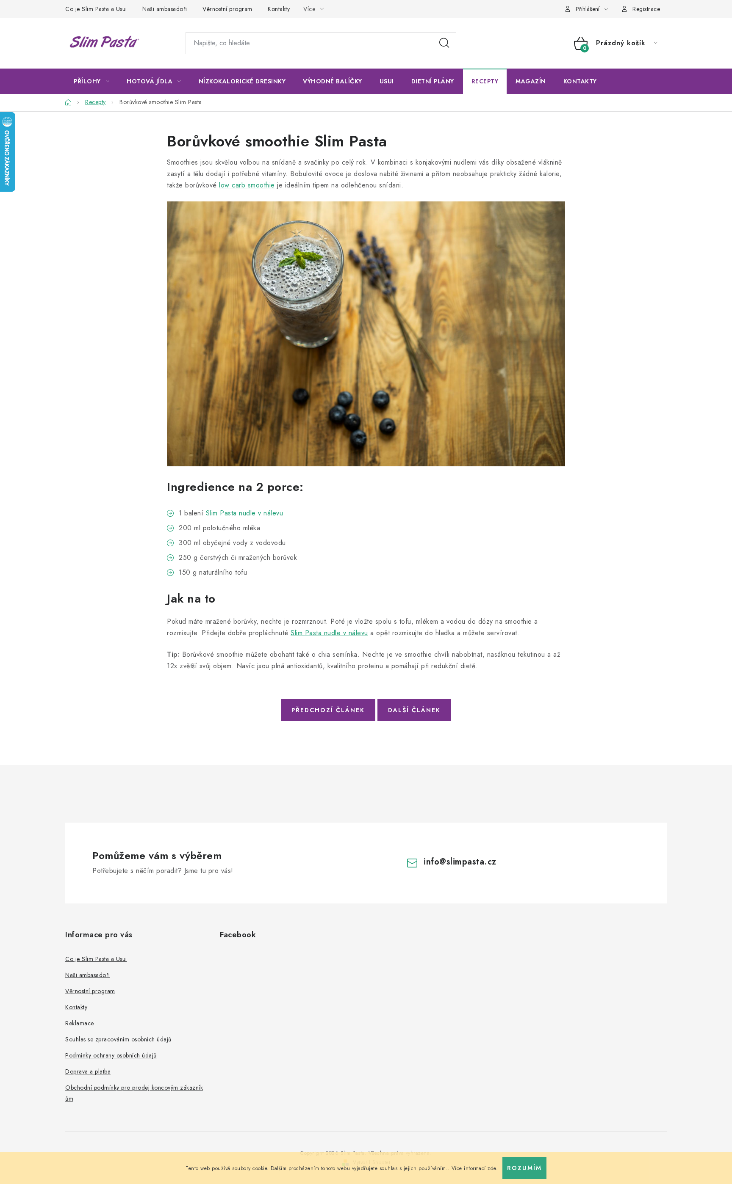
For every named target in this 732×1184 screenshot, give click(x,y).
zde (492, 1168)
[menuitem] (91, 81)
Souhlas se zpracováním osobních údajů (118, 1039)
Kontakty (279, 9)
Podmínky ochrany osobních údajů (111, 1055)
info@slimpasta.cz (460, 862)
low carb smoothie (247, 185)
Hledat (444, 43)
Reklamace (79, 1023)
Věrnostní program (227, 9)
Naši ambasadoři (164, 9)
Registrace (646, 9)
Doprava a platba (88, 1071)
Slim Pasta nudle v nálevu (244, 513)
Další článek (414, 710)
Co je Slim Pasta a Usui (96, 9)
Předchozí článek (328, 710)
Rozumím (524, 1168)
